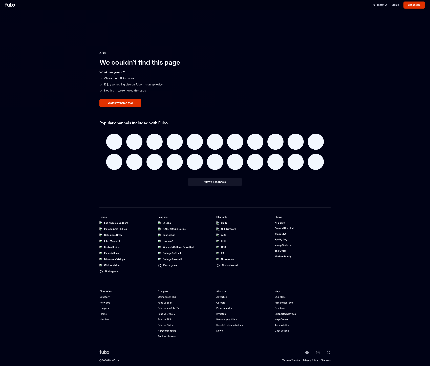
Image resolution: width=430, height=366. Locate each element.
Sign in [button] (395, 5)
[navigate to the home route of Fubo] (10, 5)
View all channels (215, 182)
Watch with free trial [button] (120, 103)
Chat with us (282, 330)
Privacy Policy (310, 360)
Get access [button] (414, 5)
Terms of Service (291, 360)
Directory (325, 360)
